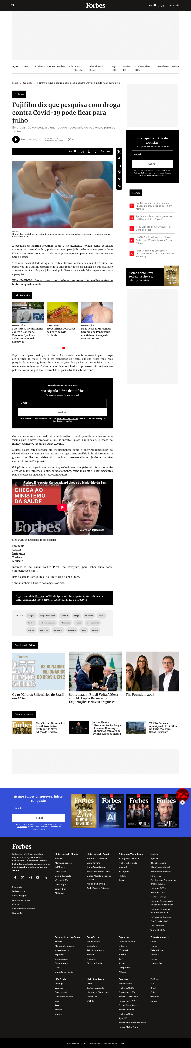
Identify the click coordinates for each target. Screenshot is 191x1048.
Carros (58, 1014)
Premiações (156, 963)
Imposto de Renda (64, 972)
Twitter (16, 549)
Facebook (18, 545)
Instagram (18, 553)
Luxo (57, 1001)
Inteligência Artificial (129, 858)
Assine (175, 66)
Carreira (24, 66)
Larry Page (60, 884)
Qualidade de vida (64, 996)
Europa (154, 1001)
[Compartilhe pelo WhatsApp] (119, 172)
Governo (154, 996)
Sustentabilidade (95, 988)
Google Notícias (54, 582)
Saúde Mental (94, 941)
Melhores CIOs (157, 892)
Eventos (154, 954)
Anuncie (174, 5)
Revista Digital (19, 895)
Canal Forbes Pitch (47, 566)
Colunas (28, 82)
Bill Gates (59, 893)
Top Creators (157, 925)
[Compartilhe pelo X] (119, 152)
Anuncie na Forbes (21, 900)
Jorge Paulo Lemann (97, 867)
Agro (15, 66)
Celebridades (157, 950)
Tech (70, 66)
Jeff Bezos (60, 867)
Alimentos (92, 996)
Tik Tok (122, 876)
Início (15, 82)
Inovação (123, 867)
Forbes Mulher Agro (128, 1027)
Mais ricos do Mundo (66, 854)
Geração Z (92, 946)
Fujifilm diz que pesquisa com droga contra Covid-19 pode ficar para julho (78, 82)
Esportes (124, 937)
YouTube (17, 557)
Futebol (122, 954)
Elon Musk (60, 858)
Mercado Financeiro (65, 946)
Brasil (153, 988)
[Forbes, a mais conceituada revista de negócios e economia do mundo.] (95, 5)
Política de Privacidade (67, 419)
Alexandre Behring (96, 883)
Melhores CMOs (158, 896)
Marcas (58, 1009)
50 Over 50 (155, 876)
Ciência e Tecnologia (131, 854)
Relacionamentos (95, 950)
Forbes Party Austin (128, 1005)
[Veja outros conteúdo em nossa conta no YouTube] (38, 877)
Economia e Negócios (67, 937)
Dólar (57, 967)
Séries (153, 941)
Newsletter (163, 66)
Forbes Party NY (127, 1001)
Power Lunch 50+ (127, 992)
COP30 (90, 1001)
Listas (41, 66)
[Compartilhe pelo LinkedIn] (119, 165)
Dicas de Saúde (94, 963)
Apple (121, 880)
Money (51, 66)
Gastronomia (61, 992)
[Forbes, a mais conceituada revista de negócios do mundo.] (31, 846)
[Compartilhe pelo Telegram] (119, 179)
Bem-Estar (93, 937)
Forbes (39, 596)
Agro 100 (154, 858)
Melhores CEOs (158, 888)
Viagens (59, 988)
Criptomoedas (62, 963)
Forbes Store (18, 891)
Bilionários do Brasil (160, 867)
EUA (152, 983)
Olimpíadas (124, 967)
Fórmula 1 (123, 950)
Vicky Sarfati (93, 863)
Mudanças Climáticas (98, 992)
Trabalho (91, 959)
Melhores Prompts (128, 863)
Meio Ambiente (95, 979)
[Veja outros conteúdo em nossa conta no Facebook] (15, 877)
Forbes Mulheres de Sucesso (132, 1022)
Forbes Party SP (126, 1009)
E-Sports (123, 946)
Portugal (59, 983)
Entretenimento (159, 937)
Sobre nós (17, 887)
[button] (89, 151)
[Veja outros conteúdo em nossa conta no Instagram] (30, 877)
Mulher (61, 66)
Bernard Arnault (63, 876)
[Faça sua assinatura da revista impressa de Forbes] (84, 810)
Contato (16, 904)
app (23, 576)
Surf (121, 959)
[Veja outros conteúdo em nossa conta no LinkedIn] (45, 877)
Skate (121, 963)
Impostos (59, 954)
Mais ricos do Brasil (98, 854)
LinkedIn (17, 560)
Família (90, 954)
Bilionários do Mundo (160, 871)
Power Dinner (125, 983)
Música (154, 959)
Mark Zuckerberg (63, 863)
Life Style (60, 979)
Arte (57, 1005)
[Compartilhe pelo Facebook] (119, 159)
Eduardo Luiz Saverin (97, 858)
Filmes (153, 946)
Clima (90, 983)
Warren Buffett (62, 880)
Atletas (122, 972)
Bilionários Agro (158, 863)
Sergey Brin (60, 889)
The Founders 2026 (159, 921)
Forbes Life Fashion (128, 996)
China (153, 992)
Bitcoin (58, 941)
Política (154, 979)
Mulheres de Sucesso (160, 917)
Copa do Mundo (127, 941)
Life (34, 66)
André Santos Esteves (98, 888)
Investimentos (62, 950)
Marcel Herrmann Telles (98, 871)
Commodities (61, 959)
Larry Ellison (61, 871)
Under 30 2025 (157, 930)
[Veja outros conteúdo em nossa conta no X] (23, 877)
